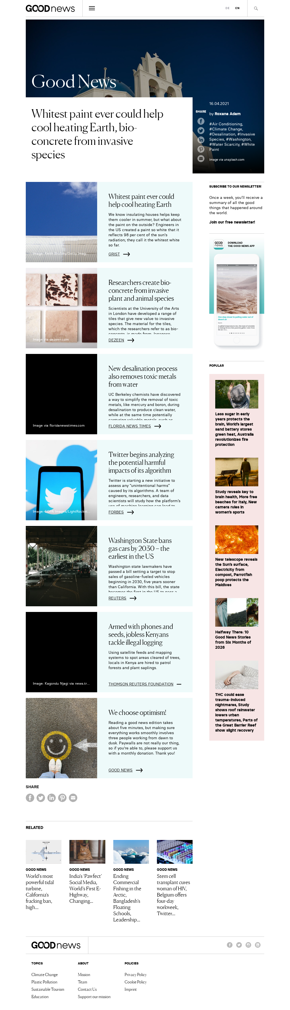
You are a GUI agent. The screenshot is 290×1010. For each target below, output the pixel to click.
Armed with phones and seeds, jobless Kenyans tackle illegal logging (140, 634)
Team (82, 982)
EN (237, 8)
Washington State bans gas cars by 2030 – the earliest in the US (140, 548)
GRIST (114, 254)
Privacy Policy (136, 974)
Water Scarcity (225, 144)
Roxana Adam (228, 113)
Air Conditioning (227, 123)
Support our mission (94, 996)
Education (39, 996)
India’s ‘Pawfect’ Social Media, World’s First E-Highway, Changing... (85, 888)
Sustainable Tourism (47, 989)
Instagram (248, 947)
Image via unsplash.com (226, 160)
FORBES (116, 512)
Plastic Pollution (44, 982)
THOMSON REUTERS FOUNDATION (140, 684)
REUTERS (117, 598)
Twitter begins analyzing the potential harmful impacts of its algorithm (141, 462)
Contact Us (87, 989)
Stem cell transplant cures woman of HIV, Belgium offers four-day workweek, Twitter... (173, 894)
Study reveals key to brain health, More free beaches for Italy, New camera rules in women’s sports (236, 502)
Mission (84, 974)
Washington (240, 139)
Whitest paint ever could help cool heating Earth (141, 200)
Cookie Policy (136, 982)
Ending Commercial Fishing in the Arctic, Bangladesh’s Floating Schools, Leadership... (127, 897)
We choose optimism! (137, 712)
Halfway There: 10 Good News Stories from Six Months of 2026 (233, 639)
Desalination (223, 134)
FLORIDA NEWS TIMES (129, 426)
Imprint (131, 989)
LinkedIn (258, 947)
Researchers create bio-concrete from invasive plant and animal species (141, 290)
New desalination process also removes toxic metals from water (142, 376)
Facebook (230, 947)
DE (227, 8)
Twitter (239, 947)
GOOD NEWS (120, 770)
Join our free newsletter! (232, 222)
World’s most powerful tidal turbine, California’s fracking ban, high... (40, 891)
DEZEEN (116, 340)
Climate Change (227, 129)
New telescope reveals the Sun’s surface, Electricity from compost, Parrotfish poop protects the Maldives (236, 572)
